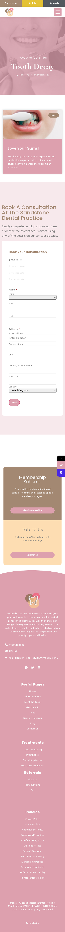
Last (11, 316)
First (11, 304)
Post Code (13, 376)
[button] (58, 12)
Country (13, 387)
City (11, 355)
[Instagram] (39, 667)
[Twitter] (32, 667)
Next (14, 402)
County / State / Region (20, 366)
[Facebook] (26, 667)
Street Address (16, 333)
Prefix (12, 294)
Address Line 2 (16, 344)
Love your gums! (23, 148)
